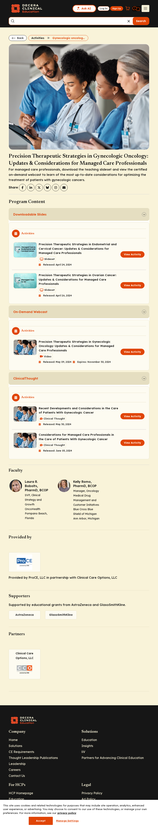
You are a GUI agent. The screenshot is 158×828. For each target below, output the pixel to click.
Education (89, 740)
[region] (79, 814)
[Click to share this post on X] (39, 187)
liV (83, 752)
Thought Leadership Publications (33, 758)
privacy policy (66, 812)
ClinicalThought (25, 378)
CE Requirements (21, 752)
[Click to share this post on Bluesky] (47, 187)
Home (13, 740)
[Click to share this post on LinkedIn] (30, 187)
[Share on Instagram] (55, 187)
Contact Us (17, 776)
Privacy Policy (92, 793)
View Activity (132, 254)
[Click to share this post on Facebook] (22, 187)
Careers (14, 770)
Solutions (15, 746)
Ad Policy (88, 799)
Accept (40, 820)
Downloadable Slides (29, 214)
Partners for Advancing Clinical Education (113, 758)
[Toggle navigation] (145, 8)
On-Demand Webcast (30, 312)
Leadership (17, 764)
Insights (87, 746)
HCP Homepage (21, 793)
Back (20, 38)
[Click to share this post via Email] (64, 187)
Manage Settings (67, 820)
